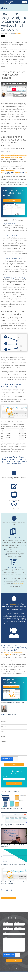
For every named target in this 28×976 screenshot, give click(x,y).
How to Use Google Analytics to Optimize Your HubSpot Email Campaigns (13, 882)
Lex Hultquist (12, 33)
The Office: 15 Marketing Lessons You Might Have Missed (12, 845)
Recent (10, 791)
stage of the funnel (18, 583)
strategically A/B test (14, 604)
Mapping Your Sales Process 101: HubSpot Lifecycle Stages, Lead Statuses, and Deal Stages (13, 809)
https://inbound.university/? (8, 171)
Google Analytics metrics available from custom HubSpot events (12, 653)
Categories (16, 791)
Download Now (12, 200)
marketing (7, 702)
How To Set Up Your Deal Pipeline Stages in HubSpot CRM (12, 825)
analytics (17, 702)
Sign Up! (11, 686)
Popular (4, 791)
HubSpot (12, 702)
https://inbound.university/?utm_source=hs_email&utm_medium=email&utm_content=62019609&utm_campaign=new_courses (14, 155)
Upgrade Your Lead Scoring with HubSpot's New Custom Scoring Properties (13, 865)
